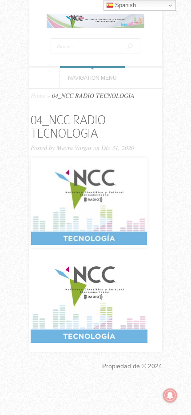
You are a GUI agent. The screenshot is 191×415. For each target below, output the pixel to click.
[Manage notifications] (170, 395)
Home (38, 95)
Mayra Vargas (74, 147)
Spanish (124, 5)
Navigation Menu (92, 78)
